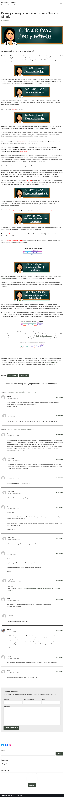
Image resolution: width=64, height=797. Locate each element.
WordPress (18, 795)
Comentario (7, 706)
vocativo (34, 172)
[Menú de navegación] (61, 3)
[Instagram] (10, 745)
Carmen (9, 656)
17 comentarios (5, 20)
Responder (59, 397)
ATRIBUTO (5, 314)
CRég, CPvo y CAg (47, 336)
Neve (2, 795)
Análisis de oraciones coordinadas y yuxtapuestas (20, 429)
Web (43, 699)
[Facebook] (6, 745)
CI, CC (39, 336)
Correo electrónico (28, 699)
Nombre (6, 699)
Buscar (3, 750)
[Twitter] (2, 745)
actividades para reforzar (51, 362)
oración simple (24, 375)
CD (37, 336)
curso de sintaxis (12, 375)
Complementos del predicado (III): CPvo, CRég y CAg (21, 392)
